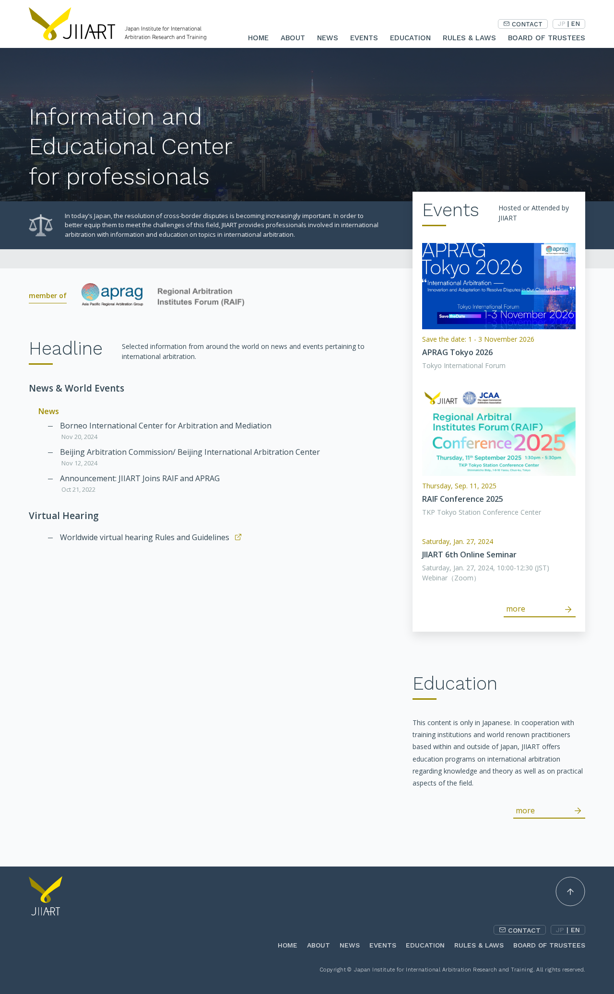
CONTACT (527, 24)
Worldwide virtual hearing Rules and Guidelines (144, 537)
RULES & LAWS (469, 38)
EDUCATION (410, 38)
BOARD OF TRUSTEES (546, 38)
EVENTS (364, 38)
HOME (258, 38)
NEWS (327, 38)
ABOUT (293, 38)
